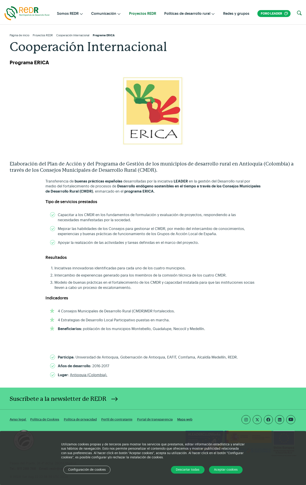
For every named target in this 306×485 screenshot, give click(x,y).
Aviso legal (18, 419)
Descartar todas (187, 469)
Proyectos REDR (142, 13)
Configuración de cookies (87, 469)
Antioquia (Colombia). (88, 375)
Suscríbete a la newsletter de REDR (58, 399)
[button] (299, 13)
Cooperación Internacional (72, 35)
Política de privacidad (80, 419)
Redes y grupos (236, 13)
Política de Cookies (44, 419)
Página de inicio (19, 35)
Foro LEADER (274, 13)
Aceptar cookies (226, 469)
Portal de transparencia (155, 419)
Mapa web (184, 419)
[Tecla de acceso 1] (26, 13)
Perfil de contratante (116, 419)
